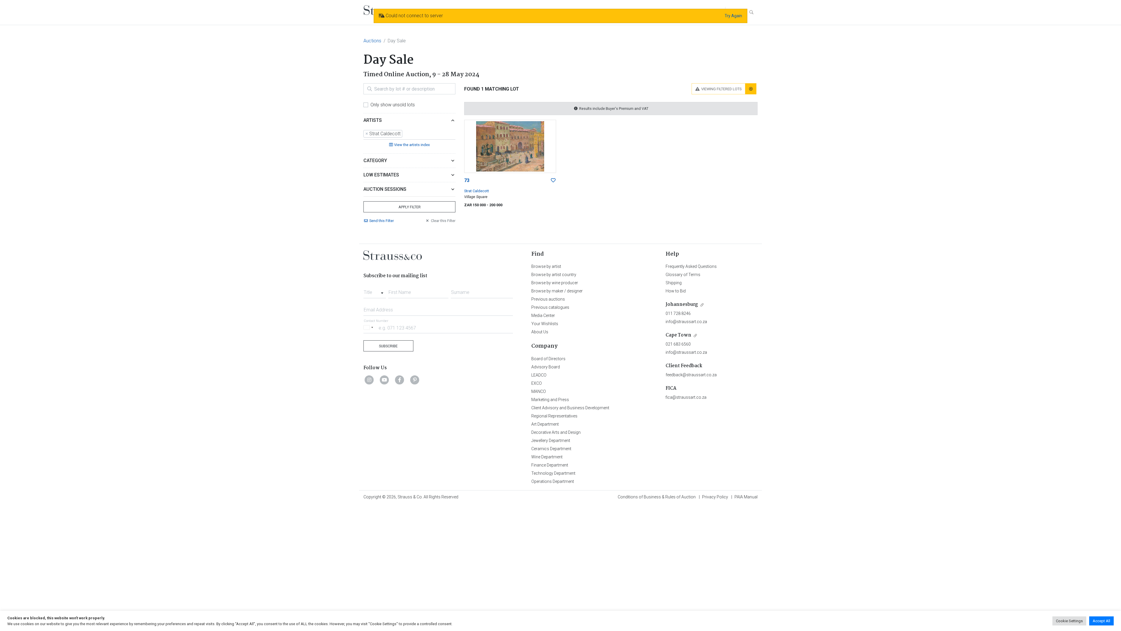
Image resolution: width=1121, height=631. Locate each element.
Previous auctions (548, 299)
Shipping (674, 282)
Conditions (657, 497)
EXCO (536, 383)
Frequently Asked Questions (691, 266)
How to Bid (676, 291)
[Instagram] (369, 379)
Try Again (733, 15)
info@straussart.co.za (686, 321)
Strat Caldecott (476, 191)
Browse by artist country (553, 274)
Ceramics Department (551, 448)
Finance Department (549, 465)
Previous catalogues (550, 307)
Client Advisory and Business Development (570, 407)
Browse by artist (546, 266)
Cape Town (678, 335)
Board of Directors (548, 358)
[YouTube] (384, 379)
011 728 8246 (678, 313)
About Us (539, 332)
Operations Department (552, 481)
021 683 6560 (678, 344)
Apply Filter (409, 207)
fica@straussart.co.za (686, 397)
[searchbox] (405, 133)
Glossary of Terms (683, 274)
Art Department (545, 424)
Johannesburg (682, 304)
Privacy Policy (715, 497)
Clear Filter (443, 221)
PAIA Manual (746, 497)
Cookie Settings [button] (1069, 621)
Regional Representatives (554, 416)
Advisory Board (545, 367)
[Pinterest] (415, 379)
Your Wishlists (544, 323)
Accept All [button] (1101, 621)
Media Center (543, 315)
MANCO (538, 391)
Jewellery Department (550, 440)
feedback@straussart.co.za (691, 374)
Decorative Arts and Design (556, 432)
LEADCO (538, 375)
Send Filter (381, 221)
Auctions (372, 41)
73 (466, 180)
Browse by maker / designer (557, 291)
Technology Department (553, 473)
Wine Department (547, 457)
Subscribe (388, 346)
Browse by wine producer (554, 282)
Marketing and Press (550, 399)
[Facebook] (399, 379)
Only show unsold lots (392, 105)
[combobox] (409, 134)
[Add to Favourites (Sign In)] (553, 180)
